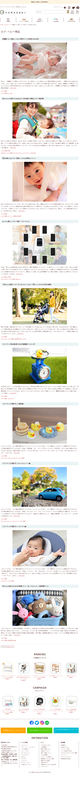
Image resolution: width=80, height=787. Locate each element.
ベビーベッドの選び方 (46, 756)
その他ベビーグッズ (26, 764)
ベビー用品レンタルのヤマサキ (35, 772)
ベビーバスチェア (13, 458)
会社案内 (63, 745)
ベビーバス (4, 458)
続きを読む (13, 88)
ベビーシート (15, 521)
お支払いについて (45, 751)
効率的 (15, 216)
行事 (9, 150)
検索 (68, 12)
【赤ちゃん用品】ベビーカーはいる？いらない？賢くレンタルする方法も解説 (26, 284)
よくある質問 (44, 754)
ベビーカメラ (4, 279)
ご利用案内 (43, 747)
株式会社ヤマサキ (5, 742)
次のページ (10, 646)
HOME (1, 24)
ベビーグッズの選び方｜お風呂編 (12, 404)
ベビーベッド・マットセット (28, 747)
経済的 (19, 216)
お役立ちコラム (7, 24)
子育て (9, 277)
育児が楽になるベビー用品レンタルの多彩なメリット (19, 158)
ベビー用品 (4, 91)
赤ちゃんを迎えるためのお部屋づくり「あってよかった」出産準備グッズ (25, 586)
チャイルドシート (6, 521)
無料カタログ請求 (45, 760)
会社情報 (62, 742)
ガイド (42, 742)
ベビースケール (25, 754)
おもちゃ (23, 756)
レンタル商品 (24, 742)
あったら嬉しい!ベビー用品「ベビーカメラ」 (16, 221)
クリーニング (44, 766)
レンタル (10, 93)
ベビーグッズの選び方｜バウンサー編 (14, 526)
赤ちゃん (18, 279)
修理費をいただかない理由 (47, 758)
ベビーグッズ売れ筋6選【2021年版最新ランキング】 (19, 344)
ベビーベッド (24, 745)
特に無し (33, 153)
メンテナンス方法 (65, 749)
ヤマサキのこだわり (46, 745)
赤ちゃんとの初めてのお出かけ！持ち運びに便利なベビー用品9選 (23, 98)
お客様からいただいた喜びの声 (48, 764)
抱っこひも (23, 339)
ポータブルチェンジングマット (22, 153)
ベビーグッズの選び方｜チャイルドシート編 (16, 463)
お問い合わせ (44, 762)
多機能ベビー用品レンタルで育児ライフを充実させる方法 (20, 39)
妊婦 (14, 640)
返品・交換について (46, 753)
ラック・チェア (25, 751)
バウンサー (4, 581)
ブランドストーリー (58, 6)
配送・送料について (46, 749)
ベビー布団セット (25, 749)
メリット (10, 216)
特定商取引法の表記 (66, 758)
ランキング (11, 398)
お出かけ (3, 153)
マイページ (63, 754)
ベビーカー (4, 339)
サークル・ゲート (25, 762)
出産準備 (16, 339)
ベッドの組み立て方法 (66, 751)
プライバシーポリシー (66, 756)
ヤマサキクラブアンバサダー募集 (69, 753)
